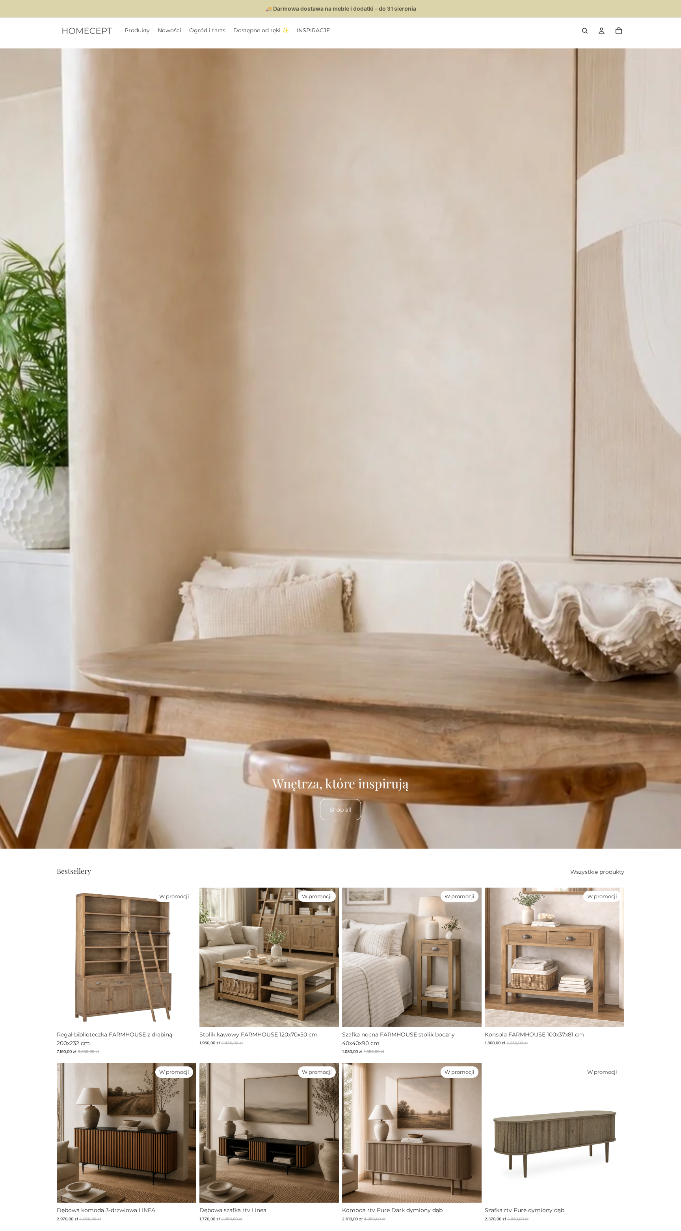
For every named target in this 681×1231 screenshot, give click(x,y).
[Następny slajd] (184, 957)
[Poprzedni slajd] (68, 957)
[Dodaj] (184, 1015)
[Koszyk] (618, 30)
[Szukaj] (585, 30)
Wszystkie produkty (597, 871)
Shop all (340, 809)
